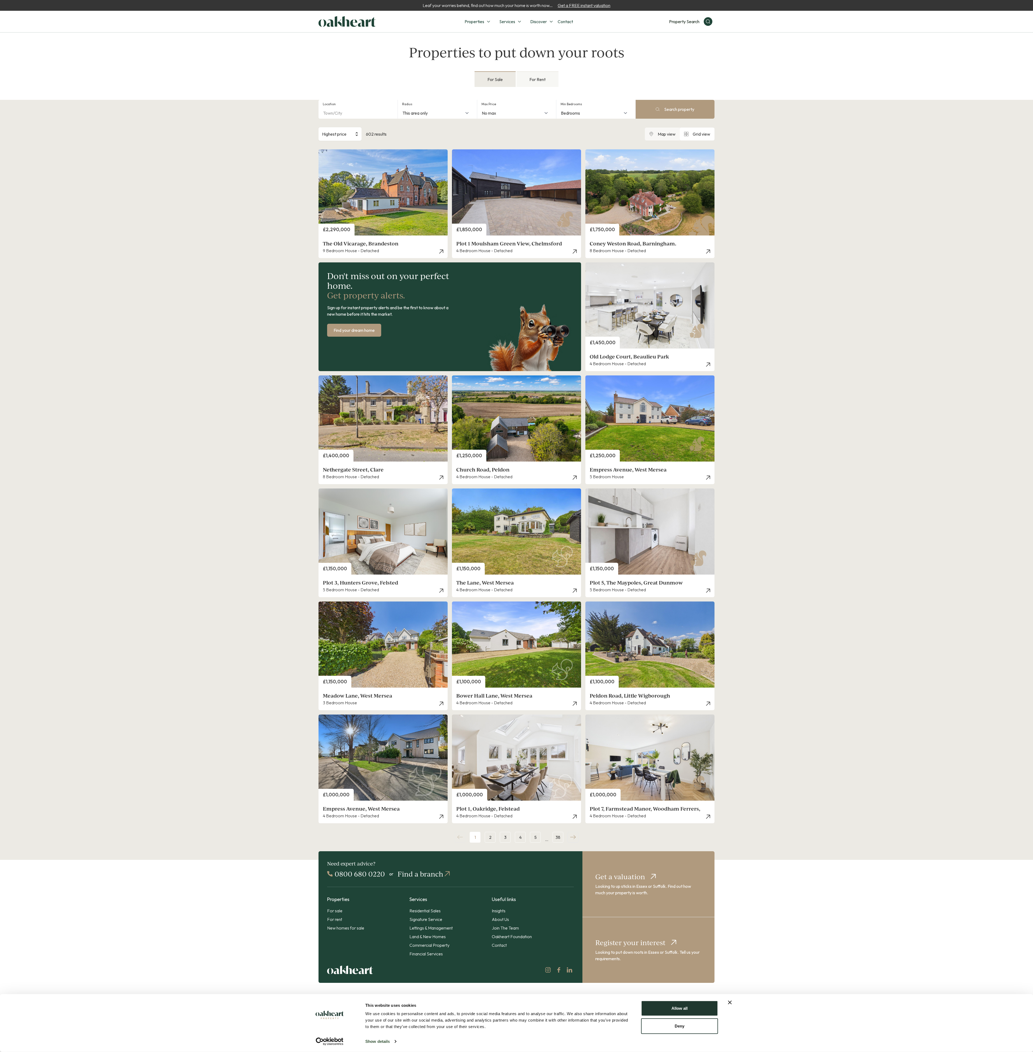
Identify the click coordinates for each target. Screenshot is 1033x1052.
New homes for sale (345, 928)
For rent (334, 919)
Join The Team (505, 928)
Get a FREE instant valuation (584, 5)
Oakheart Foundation (512, 936)
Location (329, 104)
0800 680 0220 (360, 874)
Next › (573, 837)
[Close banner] (730, 1002)
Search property (679, 109)
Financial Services (426, 953)
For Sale (495, 79)
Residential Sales (425, 910)
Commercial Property (429, 945)
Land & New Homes (427, 936)
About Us (500, 919)
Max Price (489, 104)
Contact (565, 21)
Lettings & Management (431, 928)
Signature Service (425, 919)
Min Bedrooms (571, 104)
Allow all (679, 1008)
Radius (407, 104)
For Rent (537, 79)
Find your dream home (354, 330)
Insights (498, 910)
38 (558, 837)
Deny (679, 1025)
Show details (377, 1041)
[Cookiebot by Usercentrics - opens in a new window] (329, 1041)
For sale (334, 910)
